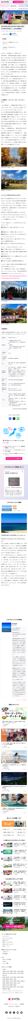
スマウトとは (5, 936)
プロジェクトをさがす (7, 938)
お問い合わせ (12, 1006)
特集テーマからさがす (7, 942)
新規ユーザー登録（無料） (14, 926)
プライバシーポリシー (14, 1004)
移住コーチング (5, 946)
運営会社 (17, 1006)
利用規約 (6, 1004)
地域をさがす (5, 940)
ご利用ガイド (5, 951)
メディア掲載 (5, 963)
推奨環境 (22, 1004)
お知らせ (4, 961)
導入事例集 (4, 953)
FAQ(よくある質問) (6, 959)
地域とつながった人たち (7, 944)
